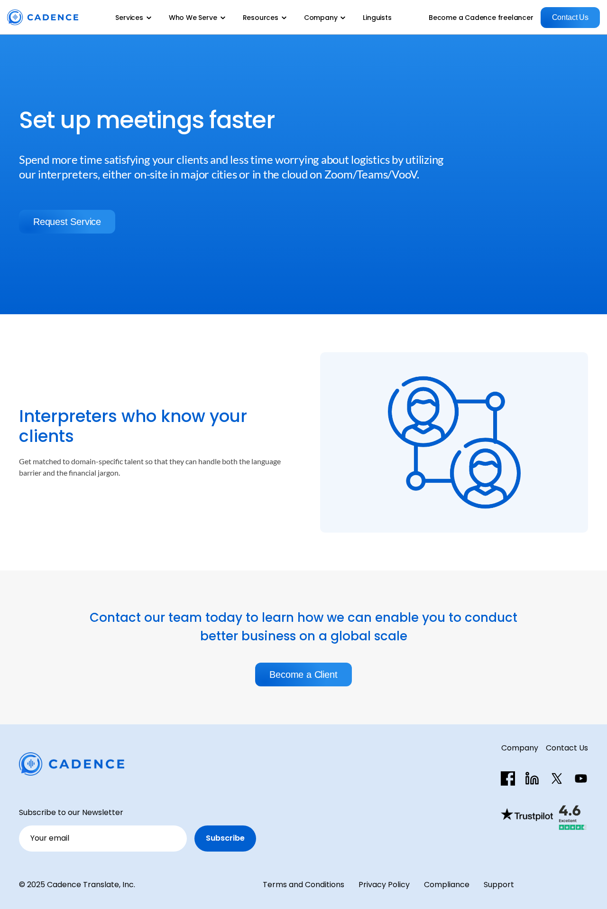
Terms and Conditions (303, 884)
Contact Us (567, 747)
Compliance (446, 884)
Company (519, 747)
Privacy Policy (384, 884)
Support (499, 884)
